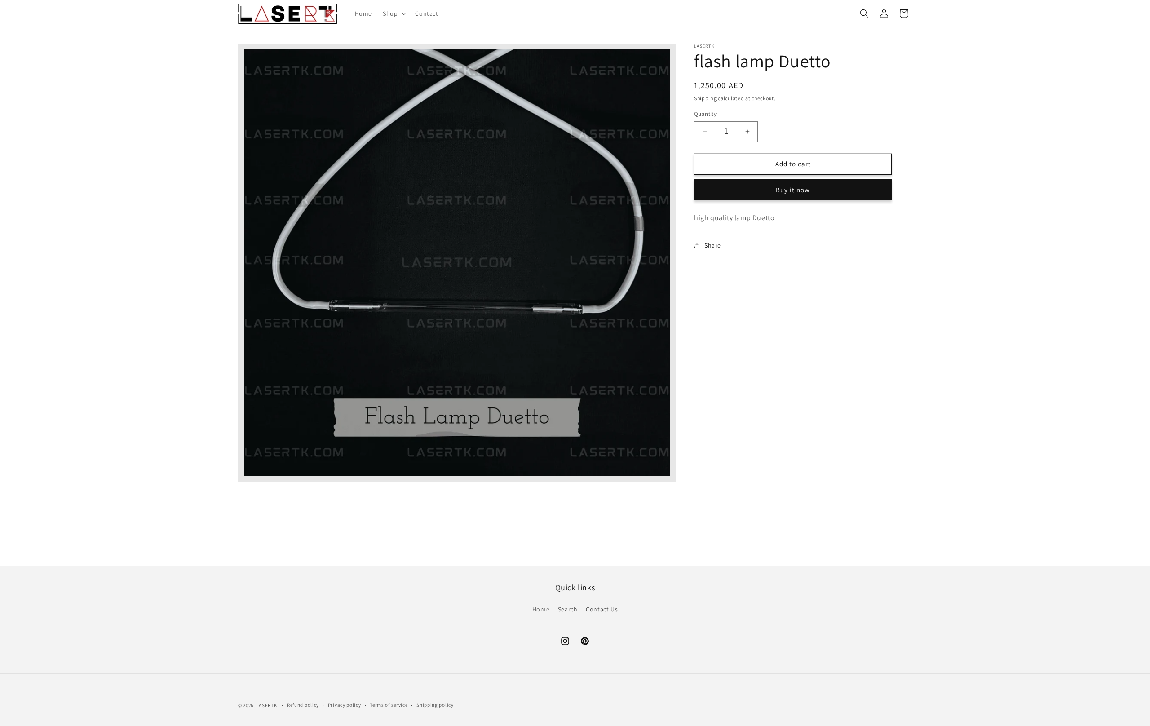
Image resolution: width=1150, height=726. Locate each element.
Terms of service (388, 705)
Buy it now (793, 190)
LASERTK (267, 705)
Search (568, 609)
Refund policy (303, 705)
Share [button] (712, 245)
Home (540, 609)
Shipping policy (435, 705)
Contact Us (602, 609)
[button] (393, 13)
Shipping (705, 98)
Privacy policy (344, 705)
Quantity (705, 114)
